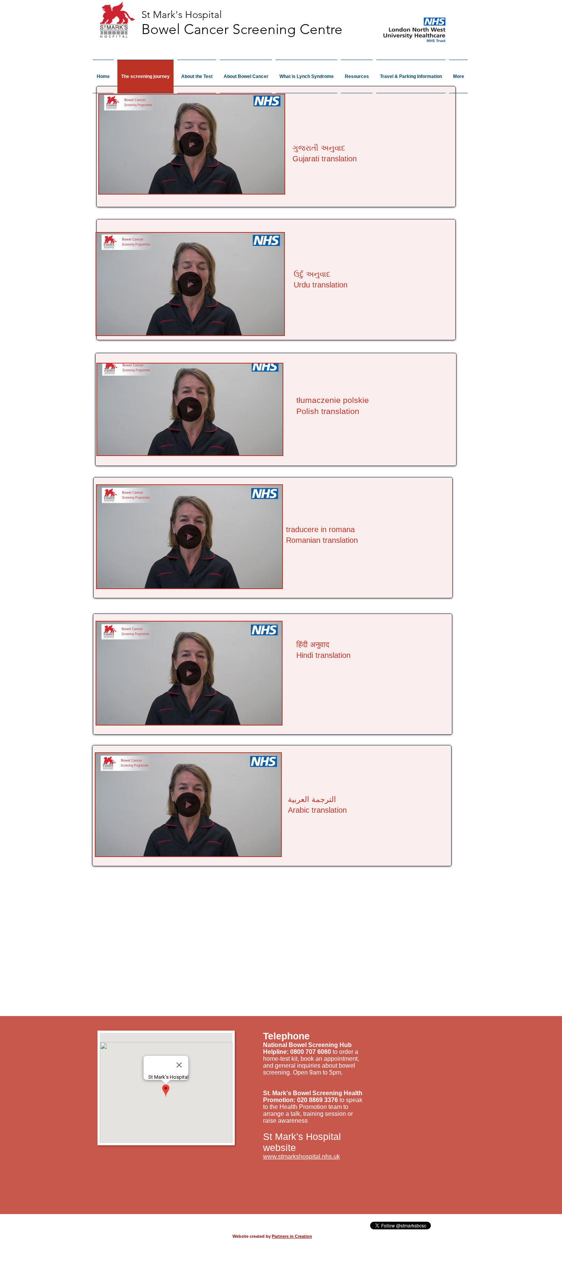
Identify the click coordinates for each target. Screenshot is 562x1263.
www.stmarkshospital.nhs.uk (301, 1156)
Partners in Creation (292, 1236)
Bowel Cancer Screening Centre (242, 29)
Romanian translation (322, 540)
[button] (274, 185)
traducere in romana (320, 529)
